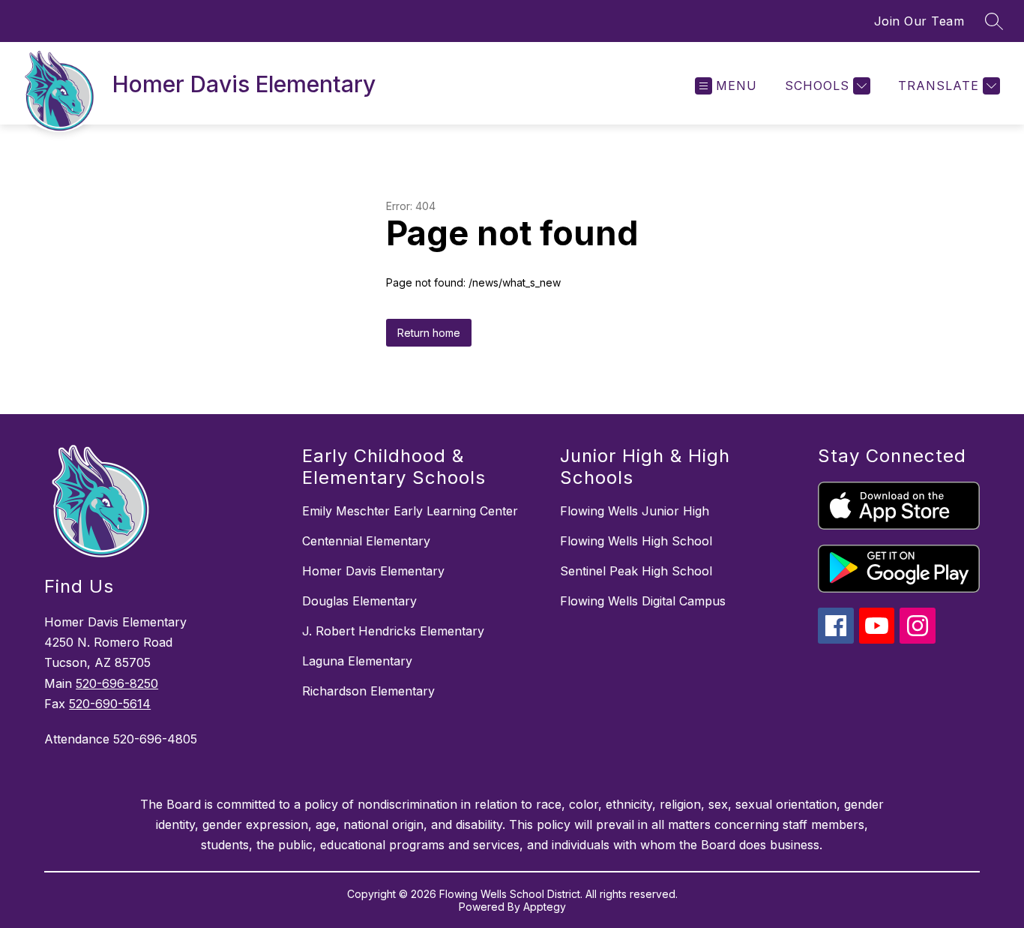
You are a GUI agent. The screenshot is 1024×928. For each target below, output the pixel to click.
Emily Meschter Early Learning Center (410, 510)
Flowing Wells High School (636, 540)
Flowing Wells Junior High (634, 510)
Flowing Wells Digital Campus (643, 600)
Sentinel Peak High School (636, 570)
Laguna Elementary (357, 660)
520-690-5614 (110, 703)
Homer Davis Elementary (373, 570)
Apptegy (544, 906)
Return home (428, 332)
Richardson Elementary (368, 690)
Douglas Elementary (359, 600)
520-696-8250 (117, 683)
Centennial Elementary (366, 540)
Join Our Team (919, 21)
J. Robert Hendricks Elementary (393, 630)
